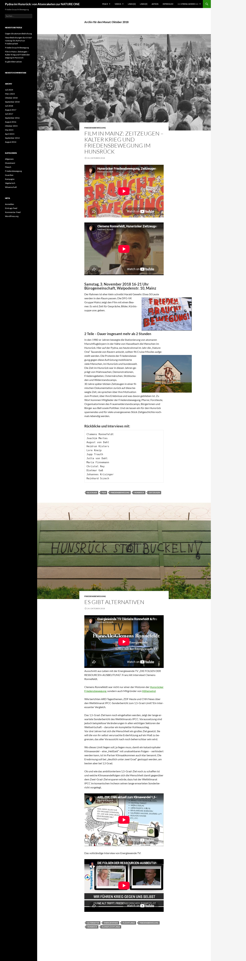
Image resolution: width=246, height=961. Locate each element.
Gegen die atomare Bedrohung (18, 33)
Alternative (93, 923)
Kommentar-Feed (13, 212)
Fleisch (8, 167)
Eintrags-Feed (11, 208)
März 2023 (10, 94)
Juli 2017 (9, 114)
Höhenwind (149, 691)
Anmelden (9, 204)
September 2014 (12, 138)
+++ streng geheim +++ (188, 4)
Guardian (9, 175)
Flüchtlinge (129, 923)
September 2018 (12, 102)
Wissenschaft (11, 187)
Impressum (168, 4)
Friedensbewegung (95, 127)
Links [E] (143, 4)
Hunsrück (139, 492)
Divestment (10, 163)
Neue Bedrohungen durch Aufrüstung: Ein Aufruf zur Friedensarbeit (18, 40)
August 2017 (10, 110)
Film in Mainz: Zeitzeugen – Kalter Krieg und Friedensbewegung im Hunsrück (123, 142)
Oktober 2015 (11, 126)
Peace (105, 4)
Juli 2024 (9, 89)
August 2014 (10, 142)
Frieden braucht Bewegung (17, 47)
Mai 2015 (9, 130)
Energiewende (111, 923)
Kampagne (9, 179)
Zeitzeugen (154, 492)
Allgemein (9, 159)
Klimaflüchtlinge (111, 927)
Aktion (155, 4)
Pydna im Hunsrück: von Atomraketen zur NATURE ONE (42, 4)
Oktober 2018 (11, 98)
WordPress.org (11, 216)
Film (104, 492)
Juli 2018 (9, 106)
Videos (118, 4)
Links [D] (132, 4)
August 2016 (10, 122)
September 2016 (12, 118)
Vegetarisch (10, 183)
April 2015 (9, 134)
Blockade (92, 492)
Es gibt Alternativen (114, 602)
